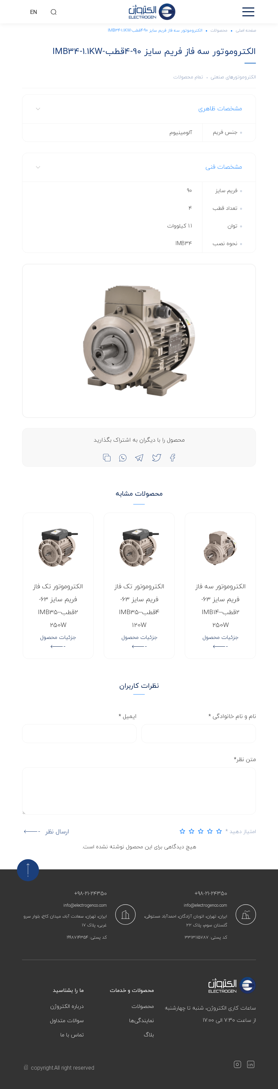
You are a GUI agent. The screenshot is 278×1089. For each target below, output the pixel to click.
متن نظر (245, 760)
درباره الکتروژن (67, 1006)
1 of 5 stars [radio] (217, 831)
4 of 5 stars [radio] (189, 831)
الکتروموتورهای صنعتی (233, 77)
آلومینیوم (181, 132)
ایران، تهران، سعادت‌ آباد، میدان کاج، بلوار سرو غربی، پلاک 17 (65, 920)
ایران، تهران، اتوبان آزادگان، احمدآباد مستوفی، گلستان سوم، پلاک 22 (185, 920)
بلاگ (149, 1035)
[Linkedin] (250, 1065)
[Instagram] (237, 1065)
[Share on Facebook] (172, 457)
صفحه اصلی (246, 30)
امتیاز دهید (240, 831)
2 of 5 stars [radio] (208, 831)
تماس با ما (72, 1035)
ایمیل (128, 717)
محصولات (219, 30)
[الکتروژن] (152, 11)
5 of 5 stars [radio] (180, 831)
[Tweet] (156, 457)
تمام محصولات (188, 77)
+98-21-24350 (211, 894)
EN (33, 12)
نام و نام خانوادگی (232, 717)
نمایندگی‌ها (141, 1021)
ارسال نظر (57, 832)
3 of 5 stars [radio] (199, 831)
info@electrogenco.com (205, 906)
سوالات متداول (67, 1021)
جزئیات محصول (220, 637)
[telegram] (139, 457)
